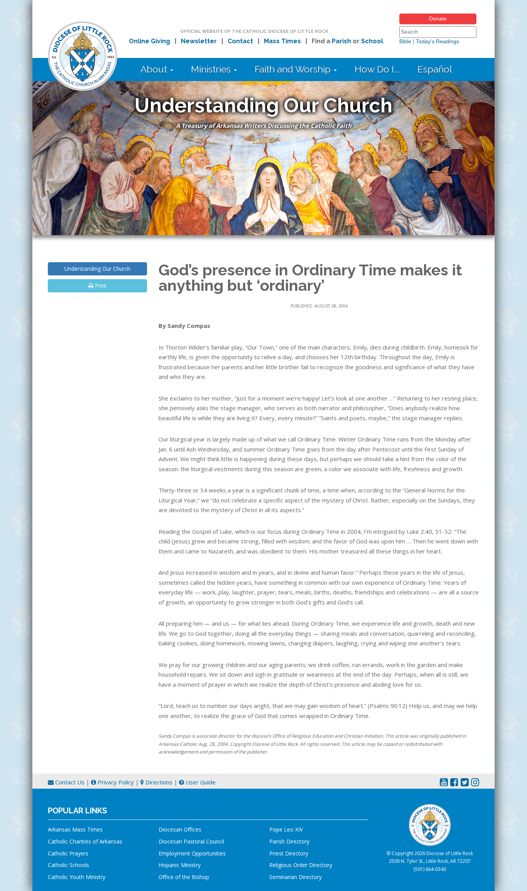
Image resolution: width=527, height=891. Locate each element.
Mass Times (282, 41)
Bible (405, 41)
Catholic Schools (68, 865)
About (154, 69)
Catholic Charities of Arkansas (85, 841)
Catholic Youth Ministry (76, 877)
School (372, 41)
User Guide (200, 782)
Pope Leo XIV (286, 829)
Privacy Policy (115, 782)
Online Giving (149, 41)
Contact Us (69, 782)
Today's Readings (437, 41)
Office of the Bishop (184, 877)
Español (434, 69)
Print (99, 285)
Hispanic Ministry (180, 865)
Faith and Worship (294, 69)
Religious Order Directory (300, 865)
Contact (240, 41)
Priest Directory (288, 853)
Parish (341, 41)
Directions (158, 782)
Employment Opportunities (192, 853)
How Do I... (377, 69)
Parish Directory (289, 841)
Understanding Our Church (97, 268)
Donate (438, 18)
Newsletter (199, 41)
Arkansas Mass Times (75, 829)
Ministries (212, 69)
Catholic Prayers (68, 853)
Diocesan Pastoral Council (191, 841)
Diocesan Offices (180, 829)
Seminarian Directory (295, 877)
